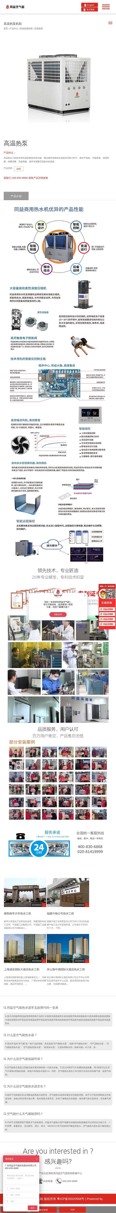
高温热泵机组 (26, 28)
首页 (6, 28)
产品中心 (14, 28)
